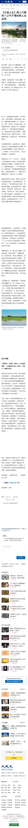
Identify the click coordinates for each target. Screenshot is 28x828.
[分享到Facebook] (3, 59)
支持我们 (14, 758)
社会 (5, 792)
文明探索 (9, 800)
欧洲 (19, 790)
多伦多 (19, 787)
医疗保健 (17, 802)
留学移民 (23, 800)
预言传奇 (9, 807)
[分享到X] (10, 59)
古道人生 (8, 497)
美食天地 (23, 805)
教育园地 (3, 807)
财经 (5, 790)
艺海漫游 (3, 809)
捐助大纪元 (22, 775)
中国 (10, 5)
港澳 (9, 787)
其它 (19, 792)
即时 (6, 5)
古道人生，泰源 (10, 499)
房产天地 (17, 800)
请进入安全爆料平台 (14, 681)
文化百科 (3, 800)
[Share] (11, 579)
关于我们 (8, 772)
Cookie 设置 (14, 824)
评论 (21, 5)
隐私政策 (3, 775)
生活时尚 (23, 802)
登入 (24, 1)
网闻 (9, 792)
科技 (2, 790)
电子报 (3, 772)
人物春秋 (9, 805)
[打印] (18, 59)
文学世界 (9, 802)
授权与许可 (15, 772)
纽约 (14, 785)
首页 (3, 5)
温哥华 (14, 790)
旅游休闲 (17, 807)
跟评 (23, 564)
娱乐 (9, 790)
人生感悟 (3, 802)
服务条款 (21, 772)
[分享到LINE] (6, 59)
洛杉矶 (14, 787)
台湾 (25, 5)
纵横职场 (17, 805)
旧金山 (19, 785)
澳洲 (14, 792)
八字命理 (7, 8)
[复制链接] (14, 59)
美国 (14, 5)
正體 (20, 1)
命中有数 (15, 497)
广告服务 (15, 775)
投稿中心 (9, 775)
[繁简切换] (25, 59)
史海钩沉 (3, 805)
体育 (2, 792)
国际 (17, 5)
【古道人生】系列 (14, 482)
